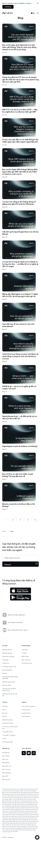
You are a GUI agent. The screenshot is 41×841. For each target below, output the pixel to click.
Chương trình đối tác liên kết (9, 694)
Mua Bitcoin (6, 752)
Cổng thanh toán (27, 663)
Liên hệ (4, 738)
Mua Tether (5, 756)
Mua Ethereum (6, 773)
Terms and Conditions (28, 706)
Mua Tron (5, 759)
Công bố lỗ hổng (7, 723)
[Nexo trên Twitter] (24, 753)
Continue (8, 7)
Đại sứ (4, 709)
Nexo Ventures (26, 660)
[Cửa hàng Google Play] (20, 597)
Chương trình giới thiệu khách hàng (9, 689)
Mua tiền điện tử (7, 649)
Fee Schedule (26, 716)
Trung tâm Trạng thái (8, 735)
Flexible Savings (7, 653)
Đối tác (4, 716)
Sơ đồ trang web (7, 742)
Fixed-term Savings (8, 656)
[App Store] (20, 591)
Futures (4, 673)
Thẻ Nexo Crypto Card (9, 666)
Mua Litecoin (6, 779)
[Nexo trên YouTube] (29, 753)
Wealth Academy (7, 720)
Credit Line (5, 663)
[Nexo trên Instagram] (34, 753)
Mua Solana (6, 762)
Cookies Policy (26, 713)
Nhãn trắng (25, 656)
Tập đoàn (25, 649)
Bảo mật (4, 713)
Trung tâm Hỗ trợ (7, 732)
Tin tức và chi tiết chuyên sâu (10, 727)
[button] (37, 837)
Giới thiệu (5, 706)
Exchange (5, 660)
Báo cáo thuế (6, 685)
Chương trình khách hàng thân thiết (10, 677)
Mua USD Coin (6, 766)
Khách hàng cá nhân (8, 682)
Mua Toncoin (6, 769)
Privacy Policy (26, 709)
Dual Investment (7, 670)
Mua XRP (5, 776)
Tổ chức (24, 653)
